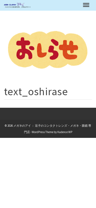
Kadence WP (64, 132)
